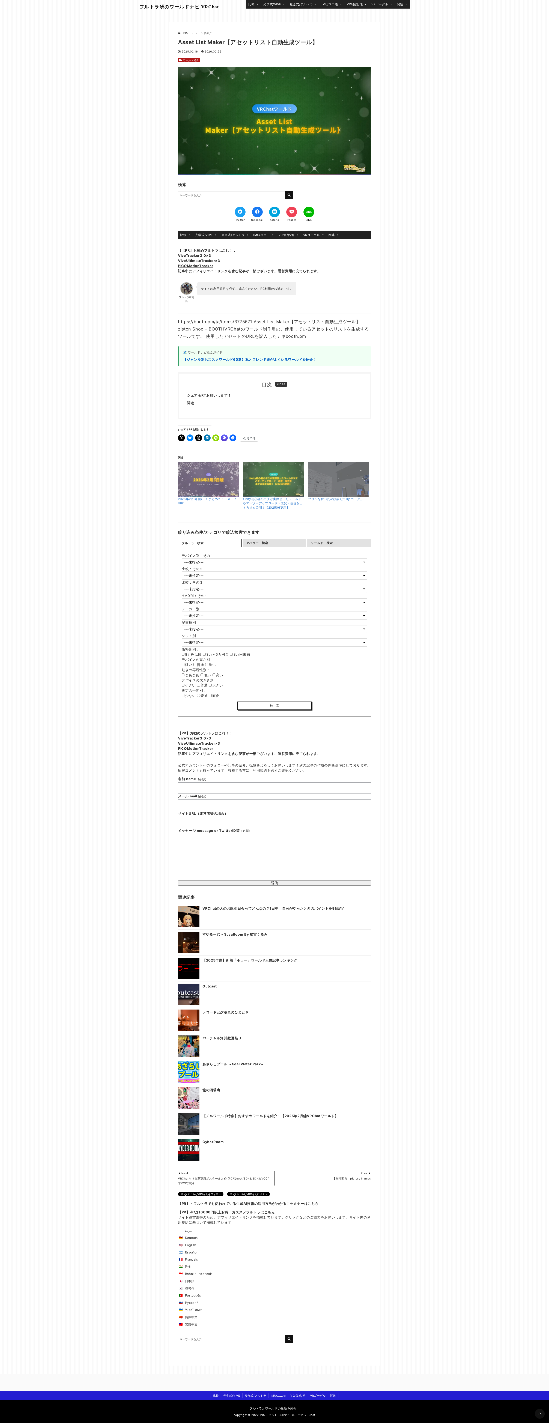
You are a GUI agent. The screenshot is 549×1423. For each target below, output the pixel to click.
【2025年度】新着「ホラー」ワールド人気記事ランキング (249, 960)
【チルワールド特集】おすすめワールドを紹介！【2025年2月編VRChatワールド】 (270, 1116)
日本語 (190, 1281)
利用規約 (219, 288)
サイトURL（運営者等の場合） (203, 813)
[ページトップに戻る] (540, 1414)
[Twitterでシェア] (240, 212)
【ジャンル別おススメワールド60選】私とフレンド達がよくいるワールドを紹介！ (250, 359)
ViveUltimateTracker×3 (199, 260)
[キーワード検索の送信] (289, 195)
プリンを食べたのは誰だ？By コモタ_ (335, 499)
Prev (364, 1173)
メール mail (192, 796)
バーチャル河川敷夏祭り (222, 1038)
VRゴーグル (379, 4)
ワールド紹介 (191, 60)
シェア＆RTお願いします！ (209, 395)
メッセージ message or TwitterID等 (214, 830)
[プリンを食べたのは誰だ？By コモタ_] (338, 479)
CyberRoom (213, 1142)
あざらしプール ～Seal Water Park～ (233, 1064)
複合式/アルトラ (301, 4)
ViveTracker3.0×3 (194, 255)
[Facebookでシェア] (257, 212)
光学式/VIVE (272, 4)
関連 (400, 4)
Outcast (209, 986)
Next (184, 1173)
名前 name (192, 779)
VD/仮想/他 (355, 4)
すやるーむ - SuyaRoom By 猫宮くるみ (235, 934)
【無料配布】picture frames (352, 1178)
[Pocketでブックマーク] (291, 212)
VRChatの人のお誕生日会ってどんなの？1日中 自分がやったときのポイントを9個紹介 (273, 908)
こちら (269, 1212)
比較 (251, 4)
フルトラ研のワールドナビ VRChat (179, 6)
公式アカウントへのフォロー (201, 765)
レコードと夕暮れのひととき (225, 1012)
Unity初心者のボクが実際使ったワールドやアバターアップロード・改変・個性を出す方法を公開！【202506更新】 (273, 503)
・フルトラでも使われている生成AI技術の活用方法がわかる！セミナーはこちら (254, 1203)
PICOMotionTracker (195, 266)
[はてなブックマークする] (274, 212)
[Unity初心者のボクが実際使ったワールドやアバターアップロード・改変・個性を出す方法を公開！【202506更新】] (273, 479)
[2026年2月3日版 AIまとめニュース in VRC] (208, 479)
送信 (274, 883)
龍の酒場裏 (211, 1090)
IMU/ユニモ (330, 4)
